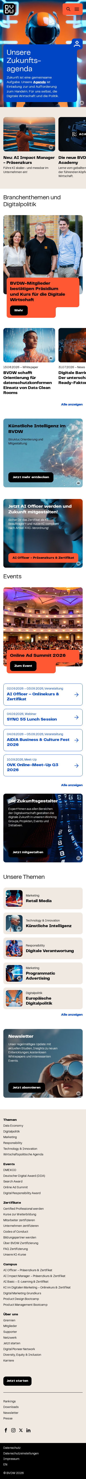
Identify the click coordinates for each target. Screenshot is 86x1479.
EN (5, 1465)
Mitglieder (10, 1326)
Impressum (11, 1459)
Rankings (9, 1401)
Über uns (10, 1314)
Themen (10, 1120)
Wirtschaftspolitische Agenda (23, 1155)
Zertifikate (12, 1202)
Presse (8, 1419)
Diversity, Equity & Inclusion (22, 1355)
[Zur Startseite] (9, 9)
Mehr (18, 310)
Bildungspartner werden (19, 1238)
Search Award (13, 1182)
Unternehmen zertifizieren (21, 1226)
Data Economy (13, 1126)
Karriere (8, 1361)
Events (9, 1164)
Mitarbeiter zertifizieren (19, 1220)
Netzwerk (10, 1338)
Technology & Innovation (20, 1149)
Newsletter (10, 1413)
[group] (29, 146)
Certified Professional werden (23, 1209)
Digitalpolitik (11, 1132)
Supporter (10, 1332)
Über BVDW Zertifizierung (20, 1243)
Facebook (5, 1430)
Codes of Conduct (15, 1232)
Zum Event (23, 666)
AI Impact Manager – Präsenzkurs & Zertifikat (34, 1276)
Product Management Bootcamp (25, 1305)
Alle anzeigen (72, 404)
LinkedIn (28, 1430)
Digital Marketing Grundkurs (22, 1293)
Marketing (10, 1137)
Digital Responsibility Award (22, 1193)
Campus (10, 1264)
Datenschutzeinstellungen (21, 1454)
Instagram (13, 1430)
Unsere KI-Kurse (14, 1255)
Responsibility (12, 1143)
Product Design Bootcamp (21, 1299)
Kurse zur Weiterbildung (19, 1214)
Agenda (39, 82)
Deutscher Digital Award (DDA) (24, 1176)
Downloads (11, 1407)
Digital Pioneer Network (19, 1349)
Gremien (9, 1320)
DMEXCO (9, 1170)
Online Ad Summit (15, 1187)
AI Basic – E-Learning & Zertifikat (25, 1282)
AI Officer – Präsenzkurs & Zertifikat (27, 1270)
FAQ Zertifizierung (15, 1249)
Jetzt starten (11, 1343)
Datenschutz (12, 1448)
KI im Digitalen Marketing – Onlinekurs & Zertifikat (37, 1288)
